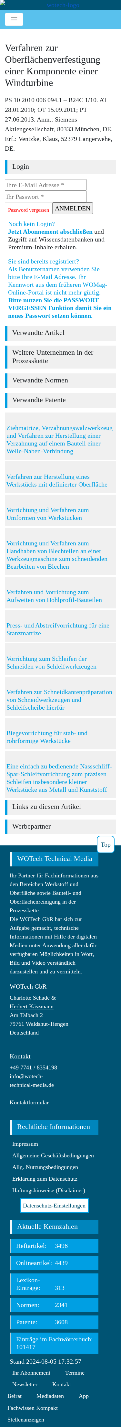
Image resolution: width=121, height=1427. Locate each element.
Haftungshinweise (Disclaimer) (48, 1190)
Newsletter (24, 1384)
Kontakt (61, 1384)
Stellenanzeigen (25, 1419)
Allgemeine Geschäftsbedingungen (53, 1155)
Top (106, 844)
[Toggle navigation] (14, 19)
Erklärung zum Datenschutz (44, 1178)
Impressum (25, 1144)
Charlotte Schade (30, 997)
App (84, 1396)
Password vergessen (28, 210)
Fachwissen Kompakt (32, 1408)
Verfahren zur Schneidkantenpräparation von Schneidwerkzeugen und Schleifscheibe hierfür (59, 699)
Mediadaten (50, 1396)
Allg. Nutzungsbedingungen (45, 1167)
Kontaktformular (29, 1102)
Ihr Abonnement (31, 1372)
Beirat (14, 1396)
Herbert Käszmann (32, 1006)
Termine (75, 1372)
